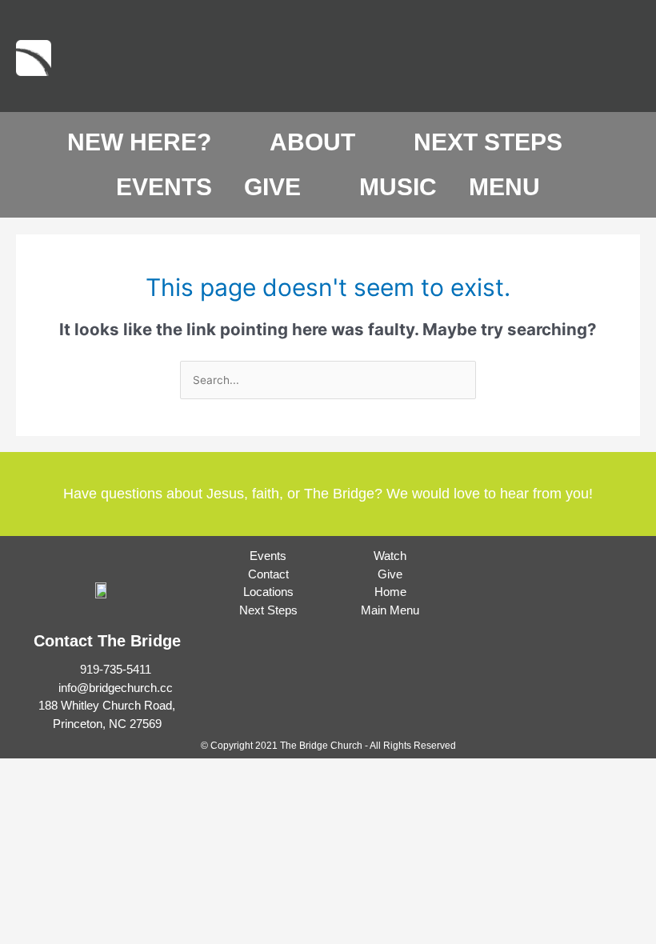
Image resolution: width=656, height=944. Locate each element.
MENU (504, 187)
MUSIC (398, 187)
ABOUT (312, 142)
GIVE (272, 187)
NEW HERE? (139, 142)
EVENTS (164, 187)
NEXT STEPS (488, 142)
